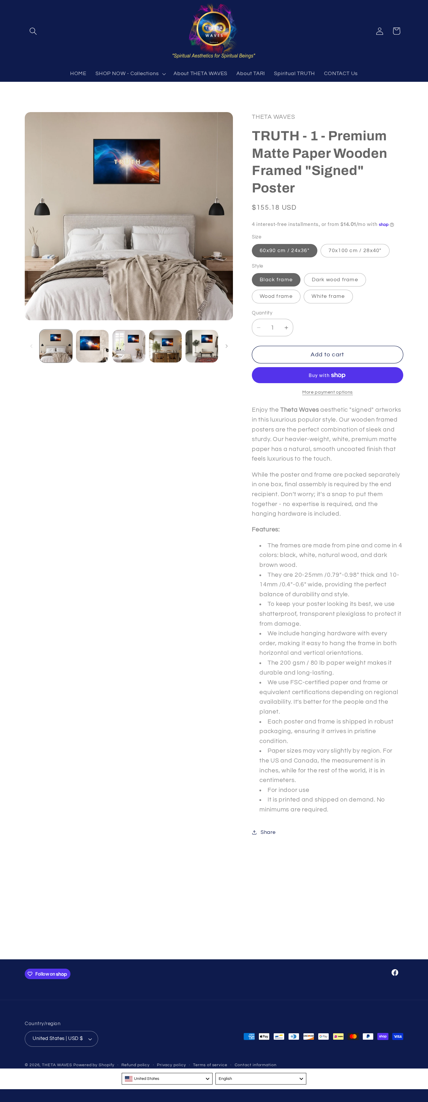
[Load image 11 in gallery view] (165, 346)
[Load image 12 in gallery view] (201, 346)
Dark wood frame (335, 279)
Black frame (276, 279)
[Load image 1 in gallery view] (56, 346)
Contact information (256, 1065)
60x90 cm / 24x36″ (284, 251)
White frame (328, 296)
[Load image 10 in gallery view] (128, 346)
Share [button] (268, 832)
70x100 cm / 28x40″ (354, 251)
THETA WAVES (57, 1065)
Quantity (262, 313)
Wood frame (276, 296)
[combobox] (167, 1079)
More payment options (327, 392)
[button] (33, 31)
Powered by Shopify (93, 1065)
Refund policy (135, 1065)
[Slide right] (226, 346)
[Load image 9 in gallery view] (92, 346)
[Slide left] (31, 346)
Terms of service (210, 1065)
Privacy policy (171, 1065)
